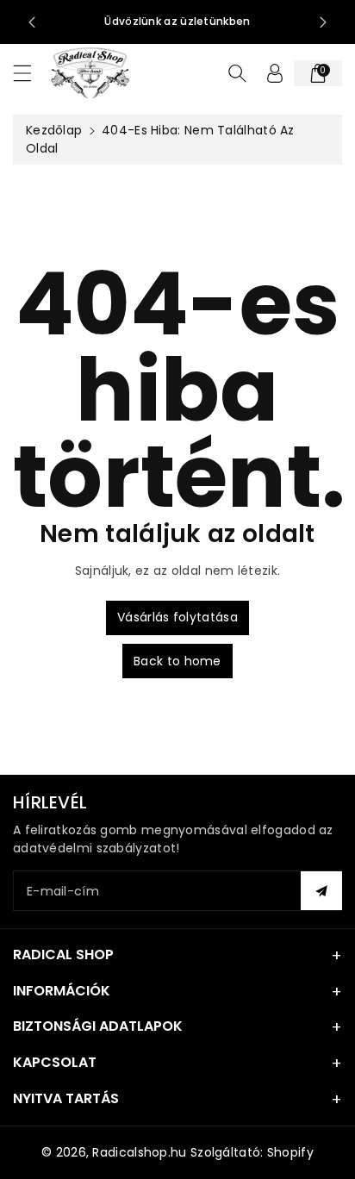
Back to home (177, 661)
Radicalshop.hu (139, 1152)
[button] (30, 73)
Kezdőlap (54, 130)
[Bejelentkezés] (275, 73)
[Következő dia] (323, 22)
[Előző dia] (32, 22)
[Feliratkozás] (321, 890)
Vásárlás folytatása (177, 617)
